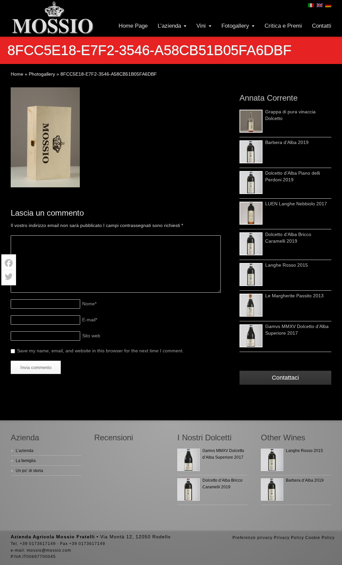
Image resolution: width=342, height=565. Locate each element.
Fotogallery (235, 26)
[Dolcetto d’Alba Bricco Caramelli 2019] (251, 243)
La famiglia (26, 460)
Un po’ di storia (29, 470)
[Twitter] (8, 276)
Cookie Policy (320, 537)
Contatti (321, 26)
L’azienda (169, 26)
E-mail (89, 319)
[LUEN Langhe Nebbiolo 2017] (251, 213)
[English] (320, 5)
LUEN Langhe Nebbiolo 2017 (296, 203)
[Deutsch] (328, 5)
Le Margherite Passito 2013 (294, 295)
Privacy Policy (289, 537)
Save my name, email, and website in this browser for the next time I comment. (100, 350)
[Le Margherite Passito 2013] (251, 305)
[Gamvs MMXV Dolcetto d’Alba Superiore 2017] (251, 335)
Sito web (91, 335)
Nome (89, 303)
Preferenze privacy (252, 537)
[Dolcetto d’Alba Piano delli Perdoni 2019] (251, 182)
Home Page (133, 26)
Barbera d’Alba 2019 (287, 142)
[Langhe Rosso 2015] (251, 274)
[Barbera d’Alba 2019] (251, 151)
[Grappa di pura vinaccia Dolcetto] (251, 121)
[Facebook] (8, 263)
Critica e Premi (283, 26)
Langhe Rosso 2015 (286, 265)
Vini (201, 26)
